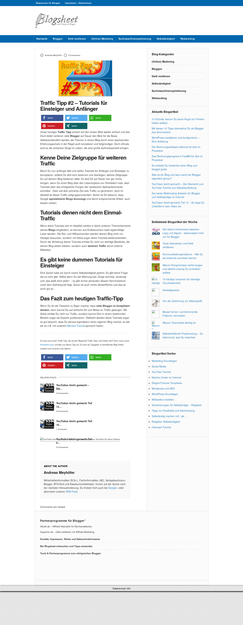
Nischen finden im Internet (166, 377)
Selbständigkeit (166, 38)
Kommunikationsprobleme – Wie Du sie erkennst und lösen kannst (183, 256)
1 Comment (61, 429)
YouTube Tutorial (161, 372)
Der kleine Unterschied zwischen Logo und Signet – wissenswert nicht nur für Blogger (183, 233)
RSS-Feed (72, 491)
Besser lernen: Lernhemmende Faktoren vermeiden (180, 313)
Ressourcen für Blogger (48, 3)
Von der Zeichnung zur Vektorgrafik (182, 301)
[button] (52, 118)
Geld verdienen (77, 38)
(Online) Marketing (102, 38)
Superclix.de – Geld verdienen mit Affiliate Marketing (67, 532)
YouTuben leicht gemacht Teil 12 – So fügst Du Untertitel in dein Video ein (178, 204)
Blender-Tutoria (75, 325)
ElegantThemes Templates (167, 383)
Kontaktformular (47, 344)
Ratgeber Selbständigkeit (166, 421)
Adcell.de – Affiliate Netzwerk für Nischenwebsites (66, 526)
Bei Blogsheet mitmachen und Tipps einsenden (66, 546)
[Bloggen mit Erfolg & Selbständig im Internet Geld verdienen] (57, 27)
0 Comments (74, 55)
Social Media (159, 366)
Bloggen (58, 38)
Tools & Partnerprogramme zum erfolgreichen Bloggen (70, 553)
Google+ (113, 488)
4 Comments (62, 447)
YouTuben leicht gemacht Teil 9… (74, 440)
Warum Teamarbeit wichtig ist (179, 322)
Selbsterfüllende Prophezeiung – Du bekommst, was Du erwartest (183, 335)
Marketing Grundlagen (164, 361)
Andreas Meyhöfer (53, 55)
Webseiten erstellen (163, 399)
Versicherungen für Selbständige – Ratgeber (177, 405)
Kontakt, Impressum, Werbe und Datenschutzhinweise (70, 539)
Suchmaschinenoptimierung (134, 38)
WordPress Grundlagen (165, 394)
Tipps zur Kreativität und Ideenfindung (173, 410)
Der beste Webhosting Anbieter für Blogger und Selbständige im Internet (176, 195)
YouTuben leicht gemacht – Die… (72, 386)
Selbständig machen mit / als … (169, 416)
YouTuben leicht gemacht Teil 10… (74, 422)
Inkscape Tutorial (161, 427)
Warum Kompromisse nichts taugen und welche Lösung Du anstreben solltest (183, 268)
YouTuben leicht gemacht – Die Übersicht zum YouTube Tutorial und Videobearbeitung (178, 185)
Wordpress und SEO (163, 388)
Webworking (187, 38)
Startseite (41, 38)
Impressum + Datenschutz (78, 3)
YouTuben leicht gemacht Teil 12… (74, 404)
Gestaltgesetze (171, 290)
